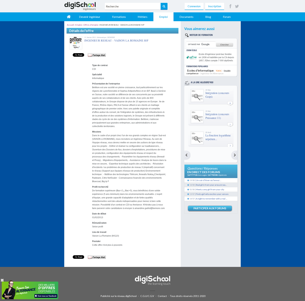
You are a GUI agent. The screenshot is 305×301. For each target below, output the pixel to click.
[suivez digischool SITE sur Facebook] (230, 6)
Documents (186, 16)
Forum (227, 16)
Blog (208, 16)
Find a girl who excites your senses (212, 194)
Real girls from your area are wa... (211, 185)
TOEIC (219, 70)
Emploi (163, 16)
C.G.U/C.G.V (147, 295)
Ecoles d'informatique (200, 70)
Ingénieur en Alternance (212, 73)
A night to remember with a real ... (211, 198)
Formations (119, 16)
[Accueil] (68, 16)
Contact (162, 295)
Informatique (102, 37)
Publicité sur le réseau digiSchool (118, 295)
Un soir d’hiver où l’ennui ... (208, 180)
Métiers (142, 16)
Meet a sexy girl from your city (210, 189)
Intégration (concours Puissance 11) (217, 116)
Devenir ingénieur (89, 16)
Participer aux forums (209, 208)
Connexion (194, 6)
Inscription (214, 6)
